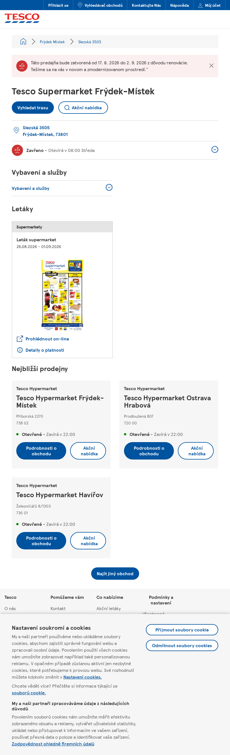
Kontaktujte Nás (146, 5)
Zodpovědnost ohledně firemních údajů (53, 743)
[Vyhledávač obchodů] (23, 41)
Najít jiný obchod (115, 573)
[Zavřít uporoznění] (211, 66)
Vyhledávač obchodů (104, 5)
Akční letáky (108, 608)
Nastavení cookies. (82, 677)
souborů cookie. (29, 692)
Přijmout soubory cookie (182, 629)
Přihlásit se (58, 5)
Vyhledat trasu (30, 106)
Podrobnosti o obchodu (41, 451)
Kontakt (58, 608)
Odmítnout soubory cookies (182, 645)
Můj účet (213, 5)
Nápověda (179, 5)
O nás (10, 608)
